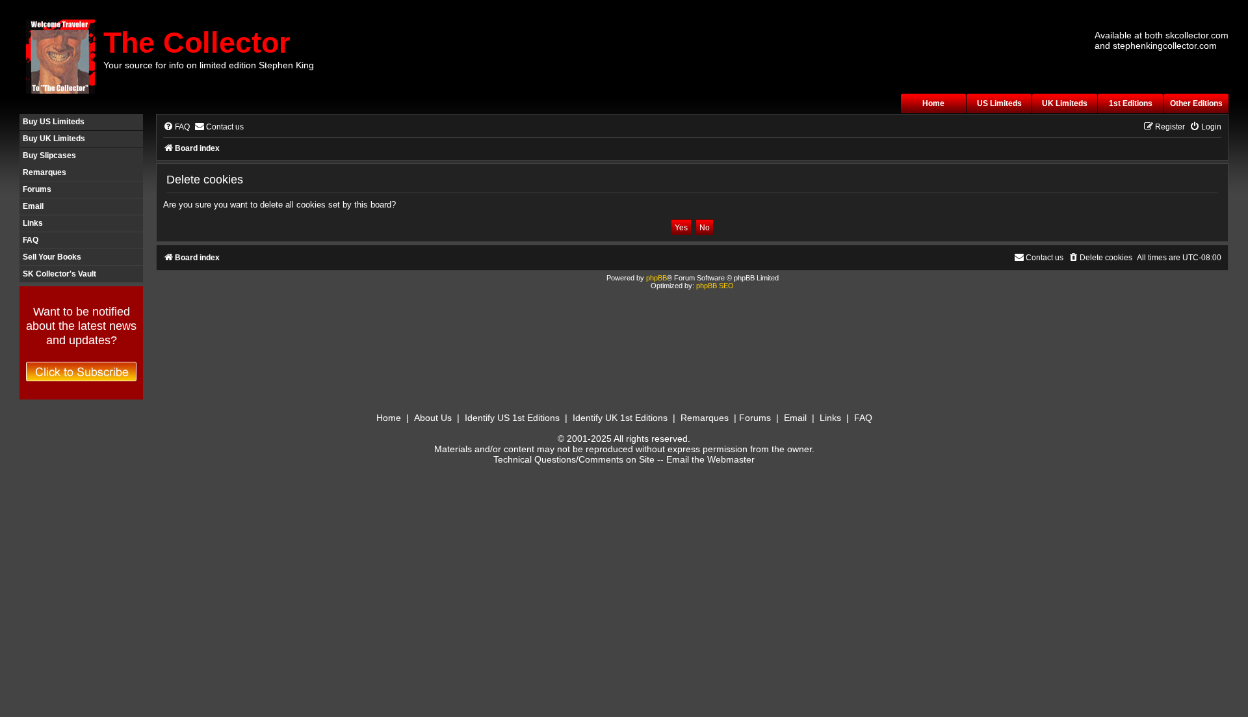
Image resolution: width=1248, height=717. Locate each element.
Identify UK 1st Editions (620, 418)
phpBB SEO (715, 286)
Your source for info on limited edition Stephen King (208, 65)
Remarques (44, 172)
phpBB (656, 278)
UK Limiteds (1064, 103)
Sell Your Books (52, 257)
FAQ (30, 240)
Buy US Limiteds (53, 121)
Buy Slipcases (49, 155)
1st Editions (1130, 103)
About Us (433, 418)
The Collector (197, 42)
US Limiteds (999, 103)
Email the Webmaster (710, 459)
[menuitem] (176, 127)
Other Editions (1196, 103)
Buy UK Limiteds (54, 138)
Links (33, 223)
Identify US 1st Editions (512, 418)
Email (33, 206)
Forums (37, 189)
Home (933, 103)
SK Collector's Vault (59, 273)
